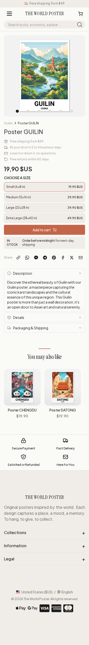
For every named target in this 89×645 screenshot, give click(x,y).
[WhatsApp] (27, 258)
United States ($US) (37, 592)
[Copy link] (18, 258)
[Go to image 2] (28, 111)
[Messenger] (36, 258)
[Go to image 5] (60, 111)
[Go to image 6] (71, 111)
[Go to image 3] (39, 111)
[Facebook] (63, 258)
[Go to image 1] (17, 111)
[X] (72, 258)
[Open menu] (9, 13)
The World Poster (36, 599)
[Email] (81, 258)
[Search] (79, 24)
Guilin (8, 123)
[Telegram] (45, 258)
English (67, 592)
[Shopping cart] (80, 13)
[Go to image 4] (49, 111)
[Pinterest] (54, 258)
